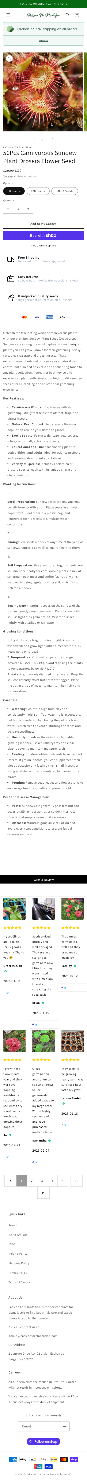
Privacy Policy (17, 1273)
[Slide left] (34, 139)
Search (13, 1225)
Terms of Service (19, 1282)
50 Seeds (14, 191)
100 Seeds (38, 191)
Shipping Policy (18, 1263)
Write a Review (44, 879)
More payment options (44, 245)
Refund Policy (17, 1254)
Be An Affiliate (18, 1235)
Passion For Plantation (36, 1474)
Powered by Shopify (61, 1474)
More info (43, 40)
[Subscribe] (64, 1426)
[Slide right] (52, 139)
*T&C (11, 1244)
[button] (8, 15)
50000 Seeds (64, 191)
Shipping (7, 176)
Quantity (8, 200)
